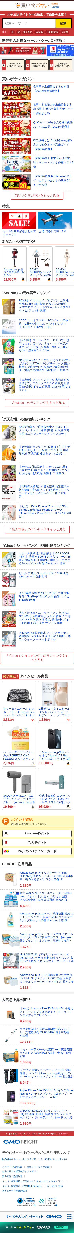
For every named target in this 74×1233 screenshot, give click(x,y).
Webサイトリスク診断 (38, 1167)
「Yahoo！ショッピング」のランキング (34, 655)
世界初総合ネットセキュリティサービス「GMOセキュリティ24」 (35, 1159)
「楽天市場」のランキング (28, 529)
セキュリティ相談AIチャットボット (20, 1171)
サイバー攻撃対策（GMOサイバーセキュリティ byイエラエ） (33, 1181)
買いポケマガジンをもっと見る (37, 195)
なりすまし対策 (55, 1186)
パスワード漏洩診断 (12, 1167)
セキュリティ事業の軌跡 (14, 1190)
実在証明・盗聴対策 (12, 1176)
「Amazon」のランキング (27, 402)
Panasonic (52, 31)
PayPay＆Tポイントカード (37, 851)
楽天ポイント (37, 842)
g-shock (27, 31)
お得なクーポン (14, 65)
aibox (65, 31)
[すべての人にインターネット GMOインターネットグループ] (32, 1217)
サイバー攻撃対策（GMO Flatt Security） (22, 1186)
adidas (39, 31)
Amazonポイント (37, 833)
